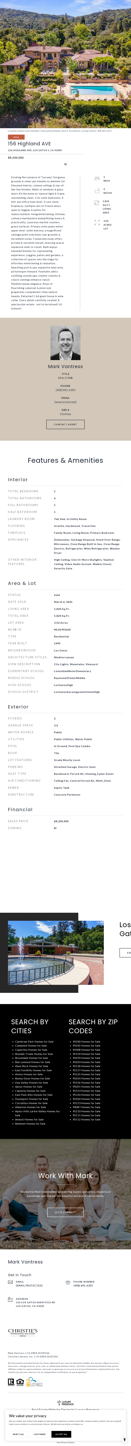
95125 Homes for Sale (86, 1074)
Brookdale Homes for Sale (31, 1057)
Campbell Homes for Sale (31, 1045)
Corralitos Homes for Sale (31, 1103)
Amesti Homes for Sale (29, 1119)
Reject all (18, 1434)
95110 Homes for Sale (86, 1111)
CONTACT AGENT (65, 424)
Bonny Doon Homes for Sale (32, 1078)
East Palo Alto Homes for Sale (34, 1094)
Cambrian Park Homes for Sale (34, 1041)
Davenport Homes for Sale (31, 1098)
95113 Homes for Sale (86, 1103)
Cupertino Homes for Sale (31, 1049)
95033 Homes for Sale (86, 1062)
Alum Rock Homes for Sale (31, 1066)
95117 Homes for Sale (86, 1070)
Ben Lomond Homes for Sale (32, 1062)
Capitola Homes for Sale (30, 1090)
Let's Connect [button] (65, 1212)
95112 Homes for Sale (86, 1119)
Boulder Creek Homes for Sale (34, 1053)
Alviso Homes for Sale (29, 1074)
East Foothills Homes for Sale (33, 1070)
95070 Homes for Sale (86, 1057)
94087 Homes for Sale (86, 1107)
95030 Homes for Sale (86, 1041)
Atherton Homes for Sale (30, 1107)
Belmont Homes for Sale (30, 1123)
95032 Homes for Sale (86, 1045)
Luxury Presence (87, 1409)
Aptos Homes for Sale (28, 1086)
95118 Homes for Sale (86, 1066)
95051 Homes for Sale (86, 1086)
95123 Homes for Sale (86, 1090)
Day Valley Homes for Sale (31, 1082)
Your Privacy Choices (65, 1442)
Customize (40, 1434)
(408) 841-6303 (65, 389)
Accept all (61, 1434)
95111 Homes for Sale (86, 1115)
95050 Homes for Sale (86, 1098)
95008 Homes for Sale (86, 1049)
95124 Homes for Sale (86, 1053)
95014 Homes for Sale (86, 1078)
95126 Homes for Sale (86, 1082)
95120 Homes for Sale (86, 1094)
